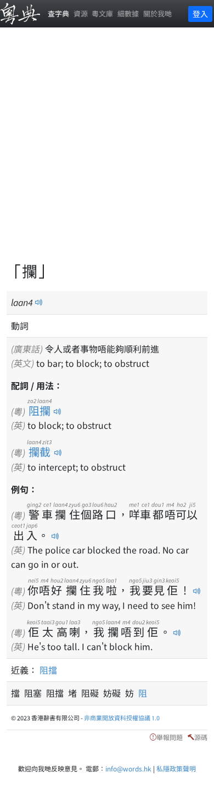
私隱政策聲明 (176, 768)
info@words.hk (128, 768)
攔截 (39, 452)
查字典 (58, 13)
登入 (200, 13)
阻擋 (48, 669)
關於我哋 (157, 13)
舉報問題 (169, 737)
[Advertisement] (107, 151)
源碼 (200, 737)
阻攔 (39, 410)
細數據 (128, 13)
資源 (81, 13)
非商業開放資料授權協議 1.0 (122, 717)
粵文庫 (102, 13)
